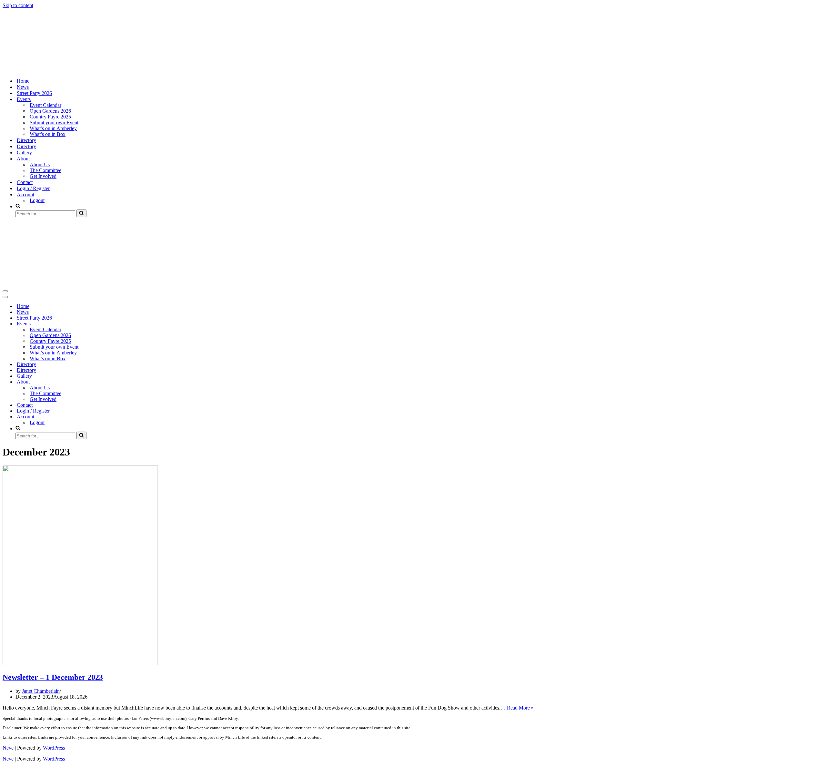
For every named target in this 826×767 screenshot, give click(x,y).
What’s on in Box (47, 134)
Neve (8, 748)
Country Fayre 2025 (50, 116)
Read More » (520, 708)
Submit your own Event (54, 122)
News (23, 87)
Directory (26, 140)
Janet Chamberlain (41, 691)
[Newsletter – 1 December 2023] (80, 663)
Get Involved (43, 176)
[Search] (81, 213)
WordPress (54, 748)
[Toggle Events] (115, 324)
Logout (37, 200)
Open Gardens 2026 (50, 111)
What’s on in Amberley (53, 128)
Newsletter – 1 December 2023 (53, 677)
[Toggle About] (115, 382)
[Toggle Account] (115, 417)
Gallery (24, 152)
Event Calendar (45, 105)
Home (23, 81)
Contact (25, 182)
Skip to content (18, 5)
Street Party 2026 (34, 93)
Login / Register (33, 188)
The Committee (45, 170)
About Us (40, 164)
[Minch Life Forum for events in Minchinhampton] (35, 69)
